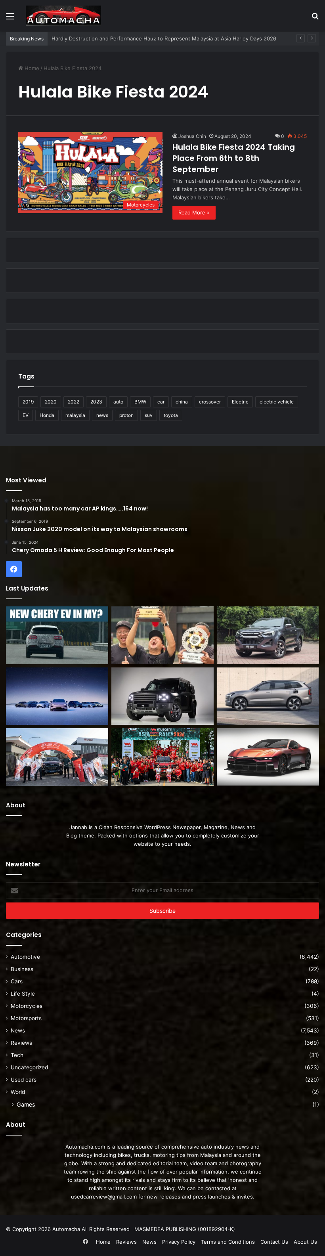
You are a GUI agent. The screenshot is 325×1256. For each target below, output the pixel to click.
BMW (140, 402)
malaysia (75, 415)
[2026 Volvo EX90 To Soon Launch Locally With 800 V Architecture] (268, 696)
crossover (210, 402)
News (18, 1030)
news (102, 415)
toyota (171, 415)
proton (126, 415)
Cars (17, 981)
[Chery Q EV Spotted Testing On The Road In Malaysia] (57, 635)
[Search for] (315, 19)
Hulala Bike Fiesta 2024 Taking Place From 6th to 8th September (233, 158)
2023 (96, 402)
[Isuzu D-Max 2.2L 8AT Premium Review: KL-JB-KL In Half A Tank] (268, 635)
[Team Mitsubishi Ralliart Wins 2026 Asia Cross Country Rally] (162, 757)
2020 (51, 402)
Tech (17, 1055)
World (18, 1092)
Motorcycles (26, 1006)
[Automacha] (63, 16)
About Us (305, 1242)
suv (149, 415)
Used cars (23, 1079)
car (160, 402)
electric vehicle (277, 402)
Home (31, 68)
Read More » (194, 212)
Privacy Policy (178, 1242)
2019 (28, 402)
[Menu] (10, 19)
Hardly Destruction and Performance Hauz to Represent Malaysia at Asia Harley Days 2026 (164, 38)
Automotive (25, 957)
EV (26, 415)
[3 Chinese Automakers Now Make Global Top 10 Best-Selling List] (57, 696)
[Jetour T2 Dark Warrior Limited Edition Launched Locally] (162, 696)
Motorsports (26, 1018)
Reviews (21, 1043)
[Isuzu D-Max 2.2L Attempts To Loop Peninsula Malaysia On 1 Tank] (57, 757)
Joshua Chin (192, 136)
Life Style (23, 993)
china (182, 402)
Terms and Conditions (228, 1242)
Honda (47, 415)
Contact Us (274, 1242)
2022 (73, 402)
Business (22, 969)
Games (26, 1104)
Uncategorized (29, 1067)
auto (118, 402)
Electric (240, 402)
